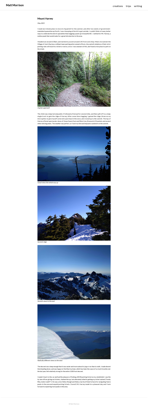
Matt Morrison (15, 5)
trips (128, 6)
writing (138, 6)
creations (118, 6)
